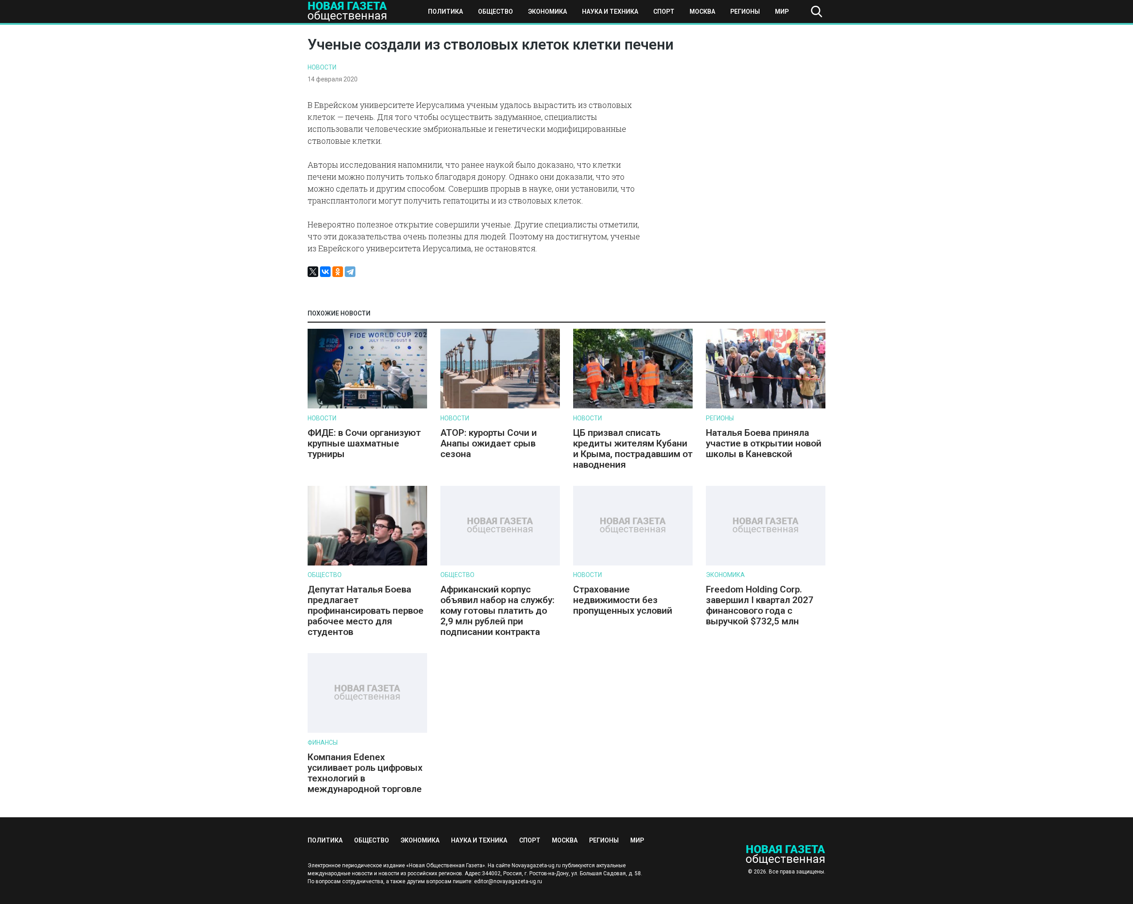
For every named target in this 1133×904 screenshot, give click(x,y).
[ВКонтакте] (325, 271)
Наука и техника (610, 11)
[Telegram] (350, 271)
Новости (322, 67)
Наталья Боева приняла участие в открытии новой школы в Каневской (763, 443)
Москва (702, 11)
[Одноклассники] (337, 271)
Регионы (745, 11)
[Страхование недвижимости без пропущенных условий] (633, 563)
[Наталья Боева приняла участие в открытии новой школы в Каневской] (765, 406)
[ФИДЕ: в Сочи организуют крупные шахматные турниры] (367, 406)
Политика (445, 11)
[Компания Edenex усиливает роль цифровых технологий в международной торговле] (367, 730)
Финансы (323, 742)
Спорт (663, 11)
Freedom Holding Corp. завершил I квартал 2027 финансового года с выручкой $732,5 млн (759, 605)
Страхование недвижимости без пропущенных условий (622, 600)
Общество (495, 11)
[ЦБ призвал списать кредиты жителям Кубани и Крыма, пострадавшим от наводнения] (633, 406)
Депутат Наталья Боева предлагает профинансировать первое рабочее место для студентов (366, 610)
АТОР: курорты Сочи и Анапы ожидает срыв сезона (488, 443)
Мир (782, 11)
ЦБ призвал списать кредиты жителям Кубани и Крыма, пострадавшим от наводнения (633, 448)
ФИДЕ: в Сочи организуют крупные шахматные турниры (364, 443)
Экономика (547, 11)
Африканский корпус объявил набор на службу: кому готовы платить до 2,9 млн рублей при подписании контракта (497, 610)
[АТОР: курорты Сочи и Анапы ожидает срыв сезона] (500, 406)
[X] (313, 271)
